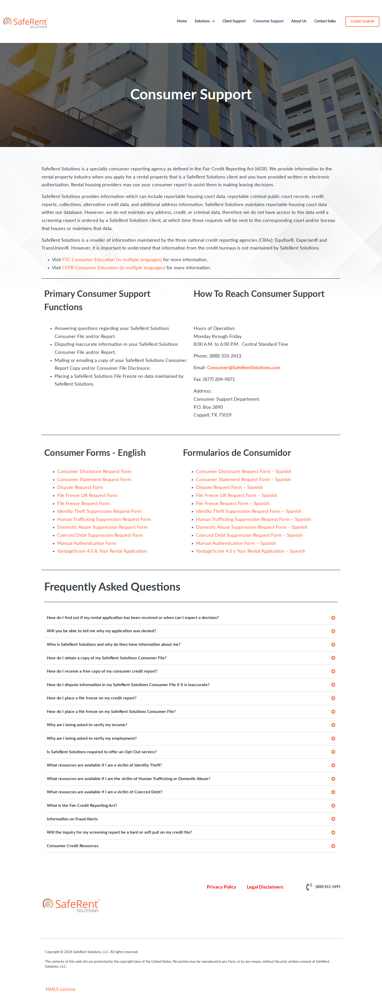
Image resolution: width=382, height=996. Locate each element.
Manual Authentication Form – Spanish (236, 543)
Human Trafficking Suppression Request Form (104, 519)
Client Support (234, 21)
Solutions (202, 21)
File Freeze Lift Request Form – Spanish (236, 495)
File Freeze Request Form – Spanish (232, 503)
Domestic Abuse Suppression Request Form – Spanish (251, 527)
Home (182, 21)
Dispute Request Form (80, 487)
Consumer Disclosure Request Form (94, 471)
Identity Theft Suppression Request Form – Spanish (248, 511)
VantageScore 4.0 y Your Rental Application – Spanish (250, 551)
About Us (298, 21)
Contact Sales (325, 21)
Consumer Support (268, 21)
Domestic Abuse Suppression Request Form (102, 527)
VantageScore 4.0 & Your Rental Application (102, 551)
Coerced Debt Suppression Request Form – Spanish (249, 535)
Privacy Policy (221, 887)
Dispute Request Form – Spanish (229, 487)
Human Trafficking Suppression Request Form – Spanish (253, 519)
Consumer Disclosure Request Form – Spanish (243, 471)
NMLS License (61, 989)
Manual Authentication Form (86, 543)
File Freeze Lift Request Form (87, 495)
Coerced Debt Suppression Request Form (100, 535)
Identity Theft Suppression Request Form (99, 511)
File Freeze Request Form (83, 503)
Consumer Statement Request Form (94, 479)
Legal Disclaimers (265, 887)
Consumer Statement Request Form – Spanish (243, 479)
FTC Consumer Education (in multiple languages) (112, 260)
